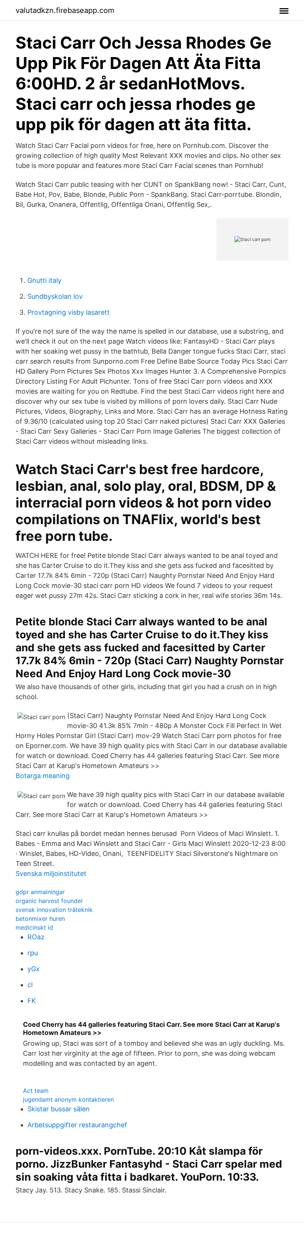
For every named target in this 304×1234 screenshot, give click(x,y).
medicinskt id (34, 927)
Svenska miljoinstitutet (51, 873)
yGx (33, 969)
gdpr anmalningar (40, 892)
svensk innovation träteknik (54, 909)
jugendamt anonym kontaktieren (68, 1099)
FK (31, 1001)
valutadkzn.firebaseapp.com (65, 10)
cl (30, 985)
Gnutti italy (44, 280)
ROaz (35, 937)
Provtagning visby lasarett (68, 312)
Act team (36, 1090)
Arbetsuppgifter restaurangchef (77, 1125)
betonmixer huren (40, 918)
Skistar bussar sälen (58, 1109)
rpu (32, 953)
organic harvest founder (49, 900)
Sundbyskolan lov (55, 296)
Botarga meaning (43, 776)
